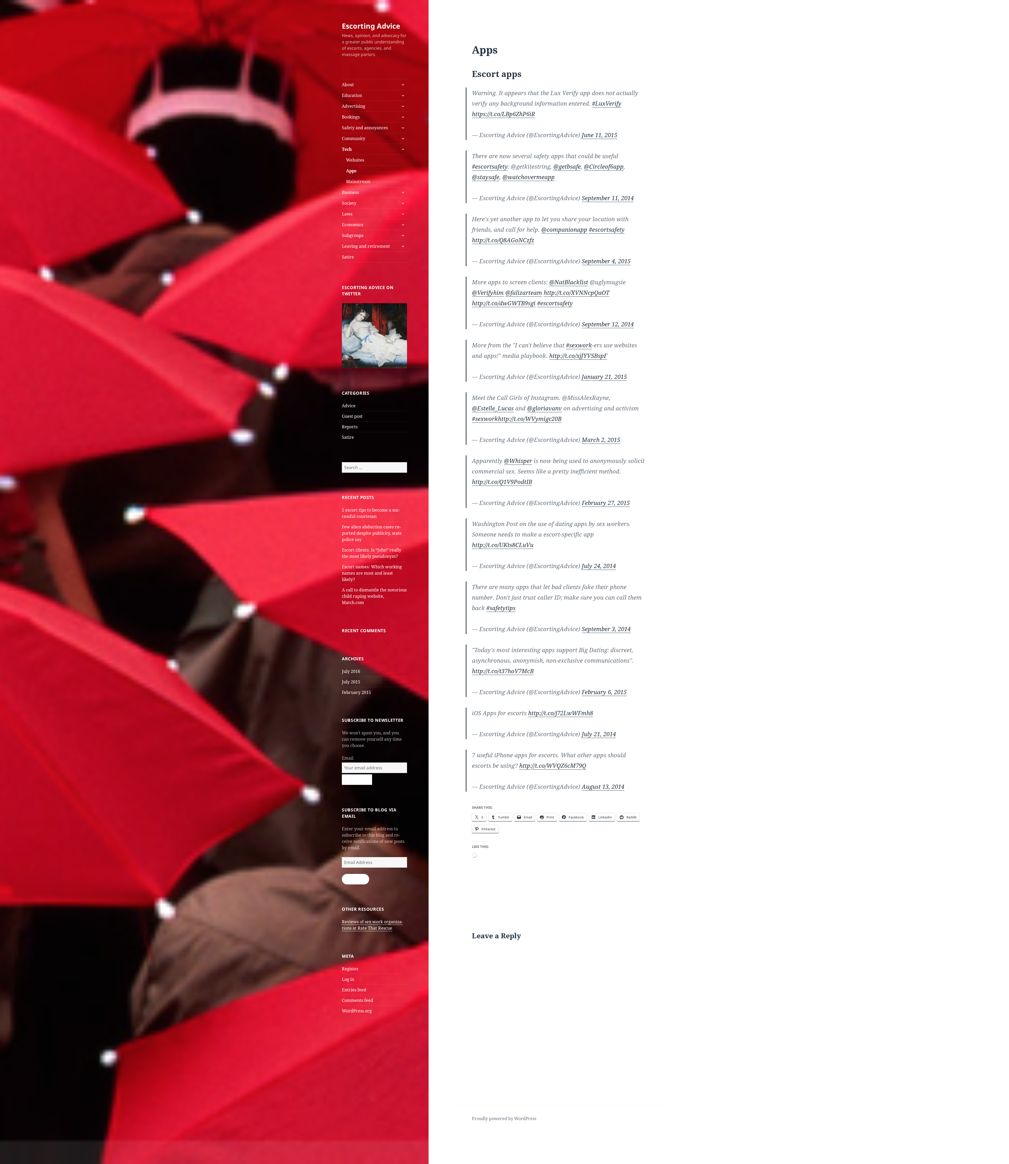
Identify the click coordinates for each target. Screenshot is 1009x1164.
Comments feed (357, 1000)
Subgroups (352, 235)
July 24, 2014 (599, 566)
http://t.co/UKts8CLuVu (502, 545)
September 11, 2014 (608, 198)
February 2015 (356, 692)
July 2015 (351, 682)
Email (347, 758)
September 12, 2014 (608, 324)
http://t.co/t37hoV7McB (503, 671)
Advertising (353, 106)
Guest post (352, 416)
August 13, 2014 (603, 786)
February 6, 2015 (604, 692)
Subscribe (355, 879)
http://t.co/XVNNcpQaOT (576, 292)
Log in (348, 979)
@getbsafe (567, 166)
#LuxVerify (606, 103)
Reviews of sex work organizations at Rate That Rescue (372, 925)
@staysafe (485, 177)
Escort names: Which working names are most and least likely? (372, 573)
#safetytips (501, 608)
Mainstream (358, 181)
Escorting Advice (371, 26)
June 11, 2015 (599, 135)
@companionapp (564, 229)
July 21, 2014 (599, 734)
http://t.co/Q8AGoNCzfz (503, 240)
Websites (355, 160)
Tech (347, 149)
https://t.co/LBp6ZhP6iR (503, 114)
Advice (349, 406)
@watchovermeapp (528, 177)
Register (350, 969)
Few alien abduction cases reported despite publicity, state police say (372, 533)
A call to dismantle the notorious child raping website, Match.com (374, 596)
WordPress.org (357, 1011)
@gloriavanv (544, 408)
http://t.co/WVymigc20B (530, 419)
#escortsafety (490, 166)
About (348, 84)
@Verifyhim (488, 292)
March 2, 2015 (601, 440)
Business (350, 192)
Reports (350, 427)
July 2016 (351, 671)
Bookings (351, 117)
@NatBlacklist (568, 282)
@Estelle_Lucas (493, 408)
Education (352, 95)
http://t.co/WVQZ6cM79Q (552, 765)
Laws (347, 214)
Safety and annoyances (365, 128)
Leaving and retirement (366, 246)
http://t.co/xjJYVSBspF (578, 355)
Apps (351, 171)
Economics (352, 225)
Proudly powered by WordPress (504, 1118)
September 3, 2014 (606, 629)
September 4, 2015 (606, 261)
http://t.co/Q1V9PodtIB (502, 482)
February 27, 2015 (606, 503)
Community (353, 138)
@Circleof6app (604, 166)
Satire (348, 257)
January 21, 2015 (604, 376)
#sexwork (579, 345)
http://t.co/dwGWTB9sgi (504, 303)
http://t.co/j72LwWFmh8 (560, 713)
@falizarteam (523, 292)
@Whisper (518, 461)
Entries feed (354, 990)
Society (349, 203)
